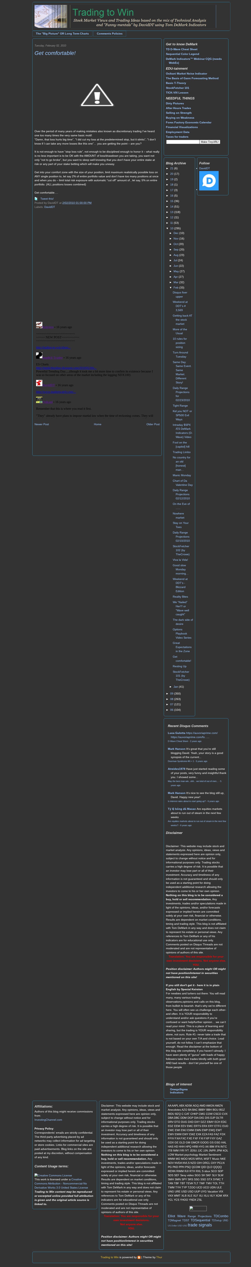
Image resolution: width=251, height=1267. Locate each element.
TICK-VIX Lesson (177, 92)
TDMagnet (174, 1220)
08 (172, 699)
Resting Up (179, 666)
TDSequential (200, 1220)
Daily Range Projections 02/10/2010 (181, 536)
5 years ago (201, 761)
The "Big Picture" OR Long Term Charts (62, 33)
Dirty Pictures (175, 103)
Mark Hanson (177, 748)
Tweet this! (47, 198)
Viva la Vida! (180, 559)
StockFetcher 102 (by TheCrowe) (181, 550)
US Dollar (172, 1225)
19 (172, 179)
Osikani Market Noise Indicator (186, 73)
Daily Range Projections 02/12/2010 (181, 494)
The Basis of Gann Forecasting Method (192, 78)
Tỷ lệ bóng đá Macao (182, 808)
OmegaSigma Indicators (179, 1091)
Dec (176, 233)
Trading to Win (110, 1257)
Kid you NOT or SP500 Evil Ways (182, 415)
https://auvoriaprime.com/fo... (189, 737)
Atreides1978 (176, 768)
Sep (176, 249)
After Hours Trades (178, 108)
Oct (176, 244)
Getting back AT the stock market (182, 319)
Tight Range (180, 405)
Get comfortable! (55, 53)
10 (172, 228)
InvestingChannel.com (48, 1119)
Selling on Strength (179, 112)
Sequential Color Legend (182, 54)
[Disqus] (97, 268)
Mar (176, 282)
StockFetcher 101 (177, 87)
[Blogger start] (139, 1257)
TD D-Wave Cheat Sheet (181, 49)
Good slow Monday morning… (181, 569)
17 (172, 190)
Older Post (153, 424)
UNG (225, 1220)
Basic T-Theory (176, 83)
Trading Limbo (182, 452)
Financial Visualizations (182, 127)
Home (97, 424)
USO (185, 1225)
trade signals (200, 1224)
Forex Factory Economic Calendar (188, 122)
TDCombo (221, 1216)
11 (172, 222)
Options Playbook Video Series (182, 633)
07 (172, 704)
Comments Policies (110, 33)
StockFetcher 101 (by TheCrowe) (181, 676)
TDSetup (217, 1220)
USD (179, 1225)
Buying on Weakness (180, 117)
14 (172, 206)
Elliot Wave (177, 1216)
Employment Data (177, 132)
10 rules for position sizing (180, 343)
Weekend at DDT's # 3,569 (180, 306)
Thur (159, 1257)
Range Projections (200, 1216)
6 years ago (213, 801)
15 (172, 201)
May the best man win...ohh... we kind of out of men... (193, 781)
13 (172, 212)
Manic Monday (182, 475)
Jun (176, 265)
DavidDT (49, 206)
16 (172, 195)
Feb (176, 287)
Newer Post (42, 424)
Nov (176, 238)
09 (172, 693)
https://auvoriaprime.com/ (202, 733)
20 (172, 173)
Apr (176, 276)
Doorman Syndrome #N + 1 (181, 761)
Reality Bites (180, 596)
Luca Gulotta (176, 733)
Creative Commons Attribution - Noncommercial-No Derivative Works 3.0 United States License (61, 1183)
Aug (176, 255)
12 (172, 217)
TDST (185, 1220)
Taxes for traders (177, 136)
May (177, 271)
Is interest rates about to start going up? (187, 801)
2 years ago (195, 741)
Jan (176, 686)
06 (172, 709)
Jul (176, 260)
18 (172, 184)
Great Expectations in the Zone (182, 647)
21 (172, 168)
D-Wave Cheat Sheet (178, 741)
